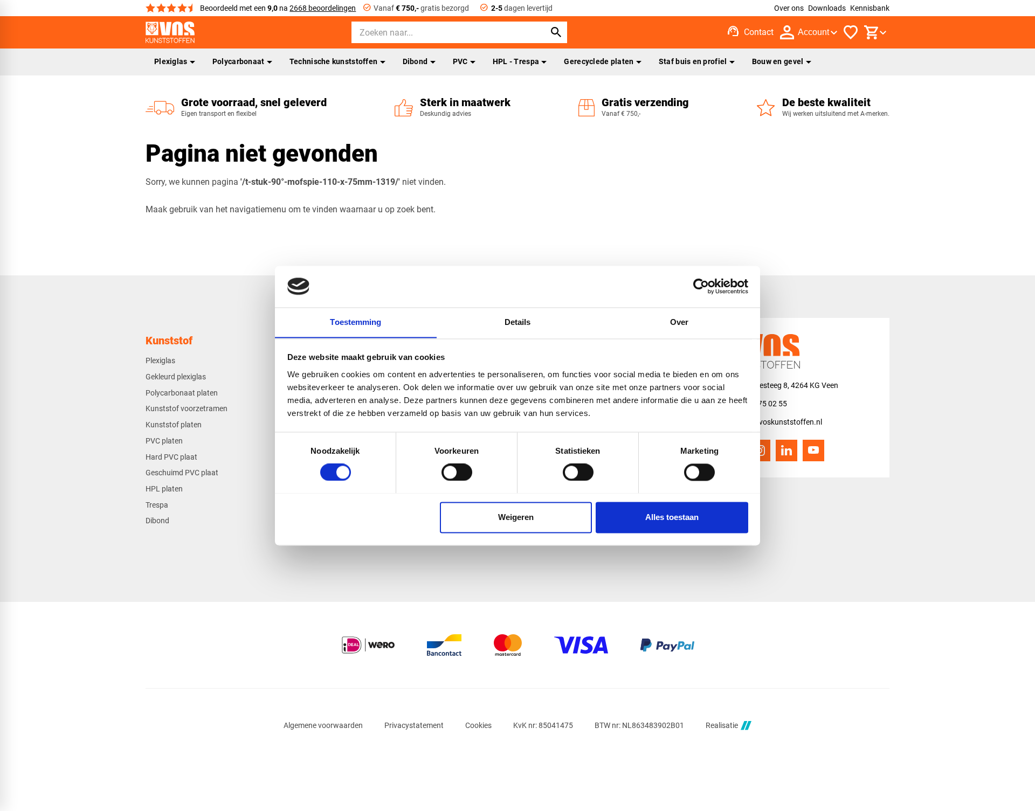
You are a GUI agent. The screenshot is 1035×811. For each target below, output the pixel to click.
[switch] (456, 472)
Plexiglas (171, 61)
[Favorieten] (850, 32)
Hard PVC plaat (171, 457)
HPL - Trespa (516, 61)
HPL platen (164, 488)
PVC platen (164, 440)
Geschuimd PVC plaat (182, 472)
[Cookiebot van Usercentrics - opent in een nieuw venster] (701, 286)
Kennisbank (869, 8)
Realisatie (722, 725)
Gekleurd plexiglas (176, 376)
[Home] (170, 32)
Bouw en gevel (778, 61)
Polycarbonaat (238, 61)
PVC (460, 61)
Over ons (789, 8)
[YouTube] (813, 450)
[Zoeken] (556, 32)
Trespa (157, 505)
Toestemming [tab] (355, 322)
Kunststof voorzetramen (186, 408)
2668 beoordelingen (322, 8)
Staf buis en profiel (693, 61)
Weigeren (516, 517)
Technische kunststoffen (333, 61)
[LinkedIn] (786, 450)
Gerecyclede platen (598, 61)
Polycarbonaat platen (182, 393)
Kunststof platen (174, 424)
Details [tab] (518, 322)
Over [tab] (679, 322)
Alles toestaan (672, 517)
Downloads (827, 8)
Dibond (415, 61)
